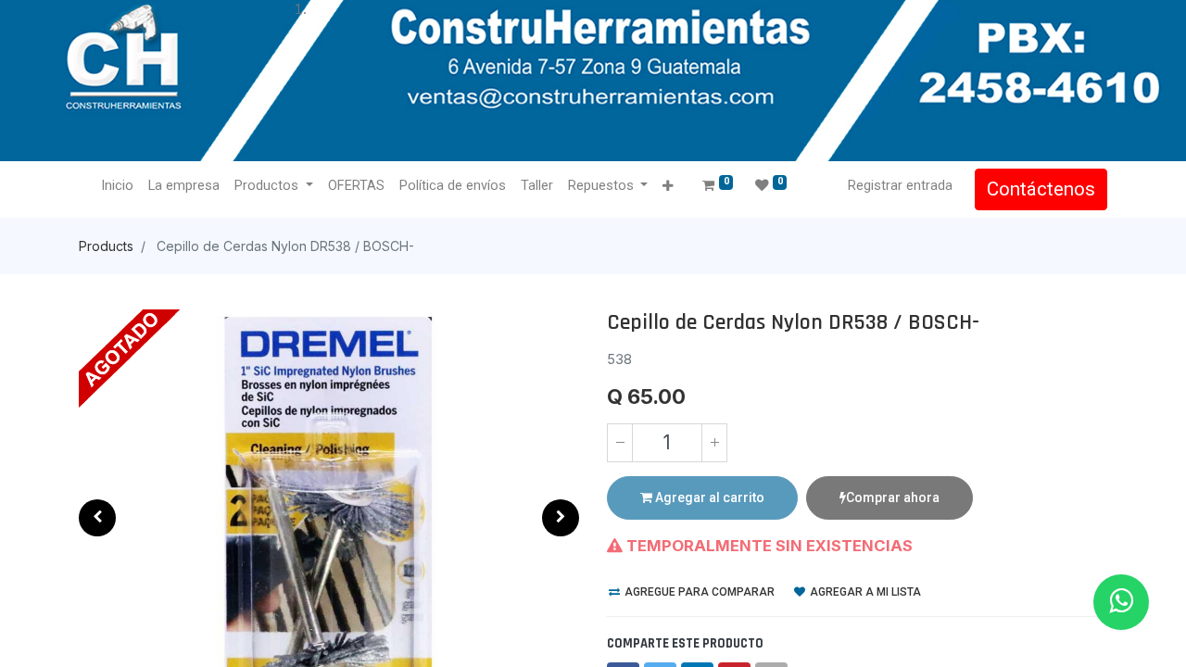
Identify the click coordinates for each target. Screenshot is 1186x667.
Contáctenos (1041, 189)
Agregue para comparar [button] (698, 591)
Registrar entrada (900, 185)
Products (106, 246)
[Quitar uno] (620, 442)
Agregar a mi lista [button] (864, 591)
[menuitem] (117, 186)
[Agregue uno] (714, 442)
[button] (667, 187)
